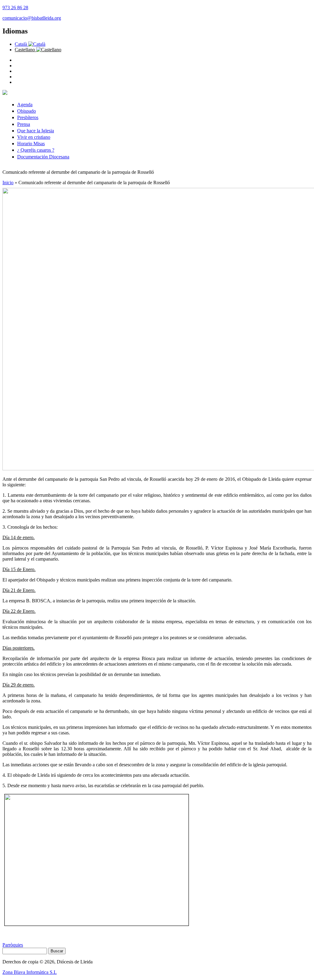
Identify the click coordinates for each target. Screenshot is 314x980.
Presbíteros (27, 117)
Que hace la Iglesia (35, 130)
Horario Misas (31, 143)
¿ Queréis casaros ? (35, 150)
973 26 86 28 (15, 7)
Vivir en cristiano (33, 137)
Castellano (25, 49)
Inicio (7, 182)
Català (21, 44)
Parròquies (12, 944)
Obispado (26, 111)
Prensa (23, 124)
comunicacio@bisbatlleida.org (31, 18)
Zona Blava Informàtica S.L (29, 972)
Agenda (25, 104)
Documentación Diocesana (43, 156)
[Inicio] (4, 93)
